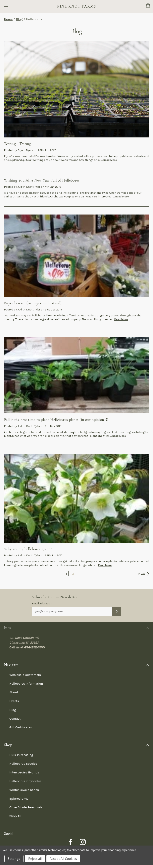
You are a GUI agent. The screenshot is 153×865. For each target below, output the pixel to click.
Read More (110, 160)
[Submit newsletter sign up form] (116, 611)
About (13, 692)
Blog (19, 19)
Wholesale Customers (25, 675)
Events (14, 701)
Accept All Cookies (63, 858)
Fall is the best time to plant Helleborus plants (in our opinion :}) (56, 419)
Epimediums (18, 798)
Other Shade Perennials (25, 807)
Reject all (35, 858)
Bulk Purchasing (21, 755)
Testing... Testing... (18, 143)
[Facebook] (70, 842)
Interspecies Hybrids (24, 772)
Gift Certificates (20, 727)
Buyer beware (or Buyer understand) (33, 303)
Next (142, 573)
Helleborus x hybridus (25, 781)
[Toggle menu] (6, 6)
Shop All (15, 816)
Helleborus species (23, 763)
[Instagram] (83, 842)
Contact (15, 718)
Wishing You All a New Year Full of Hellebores (41, 180)
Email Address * (42, 603)
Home (8, 19)
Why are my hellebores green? (28, 549)
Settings (14, 858)
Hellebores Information (26, 683)
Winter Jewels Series (24, 790)
